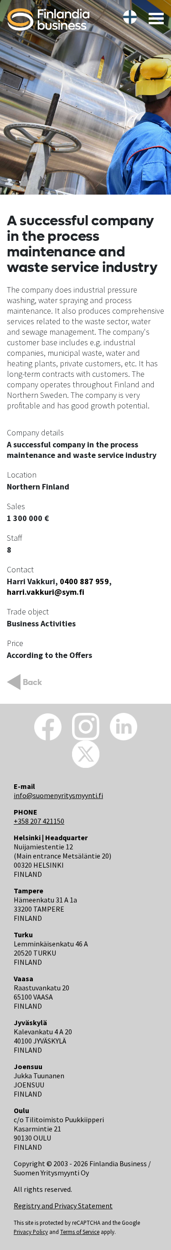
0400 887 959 (83, 581)
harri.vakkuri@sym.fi (45, 592)
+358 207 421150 (39, 821)
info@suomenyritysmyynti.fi (58, 795)
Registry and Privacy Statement (63, 1205)
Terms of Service (79, 1231)
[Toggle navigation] (153, 18)
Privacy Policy (31, 1231)
